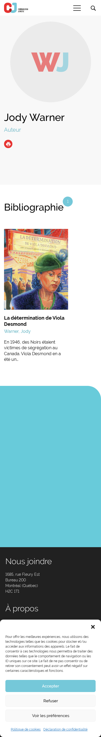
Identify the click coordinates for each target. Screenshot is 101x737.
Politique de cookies (26, 729)
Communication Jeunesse (16, 8)
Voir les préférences (50, 715)
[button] (93, 626)
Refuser (50, 700)
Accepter (50, 686)
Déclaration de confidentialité (65, 729)
